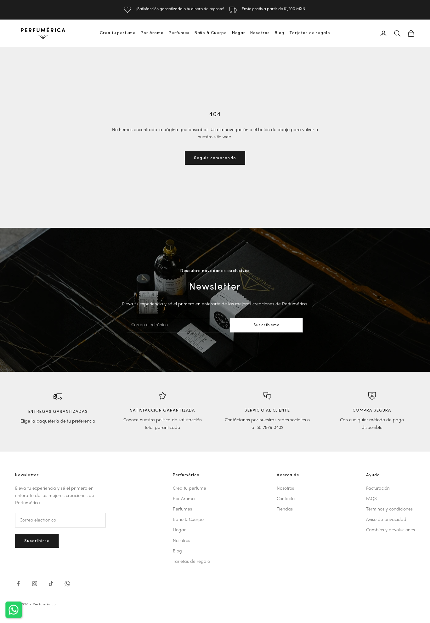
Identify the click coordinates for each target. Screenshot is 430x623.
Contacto (286, 499)
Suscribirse (37, 541)
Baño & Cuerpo (211, 33)
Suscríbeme (266, 325)
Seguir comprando (215, 158)
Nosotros (259, 33)
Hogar (239, 33)
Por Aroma (152, 33)
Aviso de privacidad (386, 520)
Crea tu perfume (118, 33)
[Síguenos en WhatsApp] (67, 583)
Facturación (378, 489)
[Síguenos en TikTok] (51, 583)
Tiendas (285, 509)
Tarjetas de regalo (309, 33)
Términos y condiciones (389, 509)
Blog (280, 33)
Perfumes (179, 33)
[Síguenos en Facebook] (18, 583)
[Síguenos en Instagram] (34, 583)
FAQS (371, 499)
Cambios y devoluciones (390, 530)
